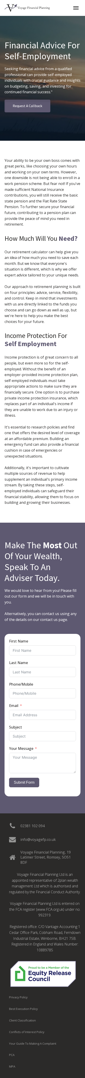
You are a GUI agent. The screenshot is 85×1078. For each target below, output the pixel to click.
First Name (18, 641)
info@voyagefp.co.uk (38, 839)
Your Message (21, 748)
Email (13, 705)
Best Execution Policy (23, 1009)
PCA (12, 1055)
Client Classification (22, 1020)
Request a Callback (27, 105)
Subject (15, 727)
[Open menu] (75, 8)
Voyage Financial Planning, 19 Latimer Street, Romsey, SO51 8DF (45, 857)
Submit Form (24, 782)
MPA (12, 1066)
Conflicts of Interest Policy (26, 1032)
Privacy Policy (18, 997)
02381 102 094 (32, 825)
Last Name (18, 662)
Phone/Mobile (21, 684)
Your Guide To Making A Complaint (32, 1043)
